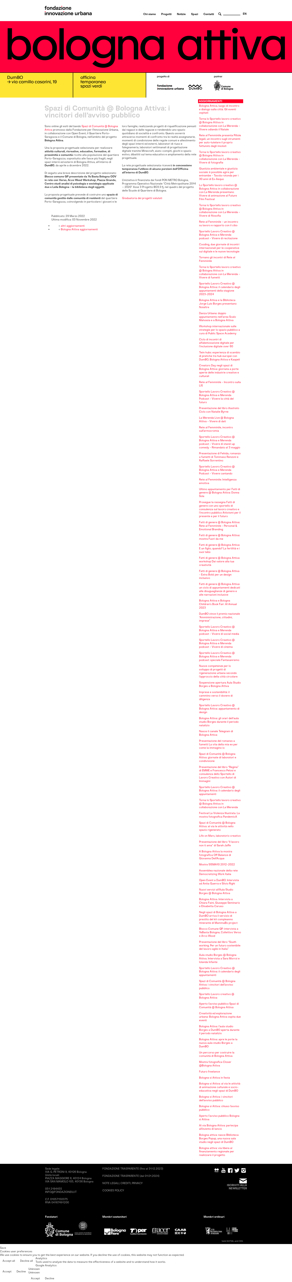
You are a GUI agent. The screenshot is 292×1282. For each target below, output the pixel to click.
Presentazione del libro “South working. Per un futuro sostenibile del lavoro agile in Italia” (219, 945)
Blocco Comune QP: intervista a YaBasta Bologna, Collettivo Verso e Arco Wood (220, 932)
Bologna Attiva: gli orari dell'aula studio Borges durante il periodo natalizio (219, 722)
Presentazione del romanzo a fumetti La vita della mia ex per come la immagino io (218, 744)
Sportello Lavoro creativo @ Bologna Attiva (216, 995)
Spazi (194, 14)
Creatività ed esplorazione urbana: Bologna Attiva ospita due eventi (220, 1017)
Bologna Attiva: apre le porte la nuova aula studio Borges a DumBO (218, 1043)
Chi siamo (149, 14)
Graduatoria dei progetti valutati (142, 198)
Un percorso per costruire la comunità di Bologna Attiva (216, 1054)
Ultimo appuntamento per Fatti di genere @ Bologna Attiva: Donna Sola (219, 493)
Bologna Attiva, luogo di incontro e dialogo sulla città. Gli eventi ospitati (219, 109)
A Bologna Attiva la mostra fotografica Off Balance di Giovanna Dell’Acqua (215, 855)
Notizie (181, 14)
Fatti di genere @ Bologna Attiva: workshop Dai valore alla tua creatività (219, 561)
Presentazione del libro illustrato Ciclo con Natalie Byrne (219, 410)
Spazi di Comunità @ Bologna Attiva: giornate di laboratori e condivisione (217, 757)
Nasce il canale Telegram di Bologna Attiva (216, 733)
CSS (241, 1241)
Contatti (208, 14)
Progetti (166, 14)
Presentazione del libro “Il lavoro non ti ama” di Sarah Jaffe (219, 843)
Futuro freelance (209, 1071)
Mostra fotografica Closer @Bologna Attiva (215, 1063)
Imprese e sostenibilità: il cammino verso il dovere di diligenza (216, 695)
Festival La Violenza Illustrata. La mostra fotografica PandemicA (219, 815)
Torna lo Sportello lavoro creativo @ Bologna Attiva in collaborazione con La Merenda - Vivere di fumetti (220, 272)
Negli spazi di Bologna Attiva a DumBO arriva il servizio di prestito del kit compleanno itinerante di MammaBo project (218, 917)
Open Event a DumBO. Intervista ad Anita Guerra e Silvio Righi (219, 882)
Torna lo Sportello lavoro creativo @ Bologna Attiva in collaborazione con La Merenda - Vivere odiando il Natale (220, 124)
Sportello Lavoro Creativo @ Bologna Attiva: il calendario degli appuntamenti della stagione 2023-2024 (219, 289)
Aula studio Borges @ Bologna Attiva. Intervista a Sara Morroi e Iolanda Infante (219, 958)
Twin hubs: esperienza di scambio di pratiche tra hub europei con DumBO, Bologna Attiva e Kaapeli (219, 356)
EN (245, 13)
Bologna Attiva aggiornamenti (79, 229)
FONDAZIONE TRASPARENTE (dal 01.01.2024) (131, 1176)
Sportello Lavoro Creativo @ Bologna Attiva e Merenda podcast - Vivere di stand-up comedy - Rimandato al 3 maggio (219, 442)
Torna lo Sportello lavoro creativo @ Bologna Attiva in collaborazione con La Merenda (220, 804)
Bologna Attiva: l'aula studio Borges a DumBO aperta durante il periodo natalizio (219, 1030)
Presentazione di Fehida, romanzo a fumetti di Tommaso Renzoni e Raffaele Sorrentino (220, 457)
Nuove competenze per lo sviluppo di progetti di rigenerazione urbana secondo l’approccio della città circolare (218, 671)
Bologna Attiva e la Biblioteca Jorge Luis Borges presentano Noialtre (218, 303)
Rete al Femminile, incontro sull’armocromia (216, 429)
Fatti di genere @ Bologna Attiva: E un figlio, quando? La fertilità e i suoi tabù (219, 548)
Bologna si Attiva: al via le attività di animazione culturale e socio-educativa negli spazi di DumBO (219, 1087)
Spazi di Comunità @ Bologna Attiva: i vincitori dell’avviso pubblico (217, 984)
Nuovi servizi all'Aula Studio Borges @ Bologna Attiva (216, 891)
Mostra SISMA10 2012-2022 (217, 864)
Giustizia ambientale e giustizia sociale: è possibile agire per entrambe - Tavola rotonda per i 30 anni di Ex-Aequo (219, 174)
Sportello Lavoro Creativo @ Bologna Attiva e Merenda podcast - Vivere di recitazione (218, 235)
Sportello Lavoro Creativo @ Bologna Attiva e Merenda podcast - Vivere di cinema (217, 643)
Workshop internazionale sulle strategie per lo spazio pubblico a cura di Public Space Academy (219, 330)
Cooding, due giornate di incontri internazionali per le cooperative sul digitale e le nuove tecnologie (219, 248)
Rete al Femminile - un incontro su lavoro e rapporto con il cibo (218, 223)
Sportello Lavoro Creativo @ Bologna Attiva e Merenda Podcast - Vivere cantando (217, 470)
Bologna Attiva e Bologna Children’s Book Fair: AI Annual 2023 (218, 604)
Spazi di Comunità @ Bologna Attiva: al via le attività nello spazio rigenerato (217, 826)
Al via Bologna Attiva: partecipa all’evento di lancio (218, 1127)
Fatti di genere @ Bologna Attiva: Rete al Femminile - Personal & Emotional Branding (219, 526)
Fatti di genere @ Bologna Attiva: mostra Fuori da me (219, 537)
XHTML (230, 1241)
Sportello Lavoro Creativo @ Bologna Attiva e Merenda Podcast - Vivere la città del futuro (217, 397)
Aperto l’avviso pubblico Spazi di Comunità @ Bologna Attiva (219, 1005)
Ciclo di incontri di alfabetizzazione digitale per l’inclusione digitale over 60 (216, 343)
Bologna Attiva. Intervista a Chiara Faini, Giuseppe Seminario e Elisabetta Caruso (219, 903)
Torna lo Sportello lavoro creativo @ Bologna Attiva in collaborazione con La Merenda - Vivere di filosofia (220, 210)
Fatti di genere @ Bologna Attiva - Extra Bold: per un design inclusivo (219, 574)
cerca (220, 14)
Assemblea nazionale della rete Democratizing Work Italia (218, 872)
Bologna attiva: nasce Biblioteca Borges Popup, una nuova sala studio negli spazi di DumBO (219, 1138)
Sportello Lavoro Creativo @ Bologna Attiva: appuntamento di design (219, 709)
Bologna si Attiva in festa (214, 1077)
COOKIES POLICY (113, 1190)
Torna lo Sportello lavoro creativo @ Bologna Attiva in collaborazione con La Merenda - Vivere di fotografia (220, 157)
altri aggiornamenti (72, 225)
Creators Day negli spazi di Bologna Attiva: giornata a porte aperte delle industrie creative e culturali (219, 370)
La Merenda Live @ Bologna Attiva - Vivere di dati (216, 419)
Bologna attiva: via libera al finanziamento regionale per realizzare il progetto (216, 1151)
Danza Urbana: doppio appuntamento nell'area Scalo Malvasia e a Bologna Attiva (217, 317)
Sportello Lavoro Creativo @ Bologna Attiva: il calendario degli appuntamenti (219, 791)
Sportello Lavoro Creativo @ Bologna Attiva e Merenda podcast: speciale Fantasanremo (219, 656)
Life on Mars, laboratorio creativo (220, 835)
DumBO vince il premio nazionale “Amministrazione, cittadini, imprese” (219, 617)
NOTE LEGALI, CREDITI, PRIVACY (122, 1183)
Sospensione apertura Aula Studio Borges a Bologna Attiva (220, 684)
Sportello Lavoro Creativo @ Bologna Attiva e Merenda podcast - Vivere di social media (219, 630)
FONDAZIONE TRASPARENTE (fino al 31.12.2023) (132, 1168)
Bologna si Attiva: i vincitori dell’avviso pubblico (216, 1098)
